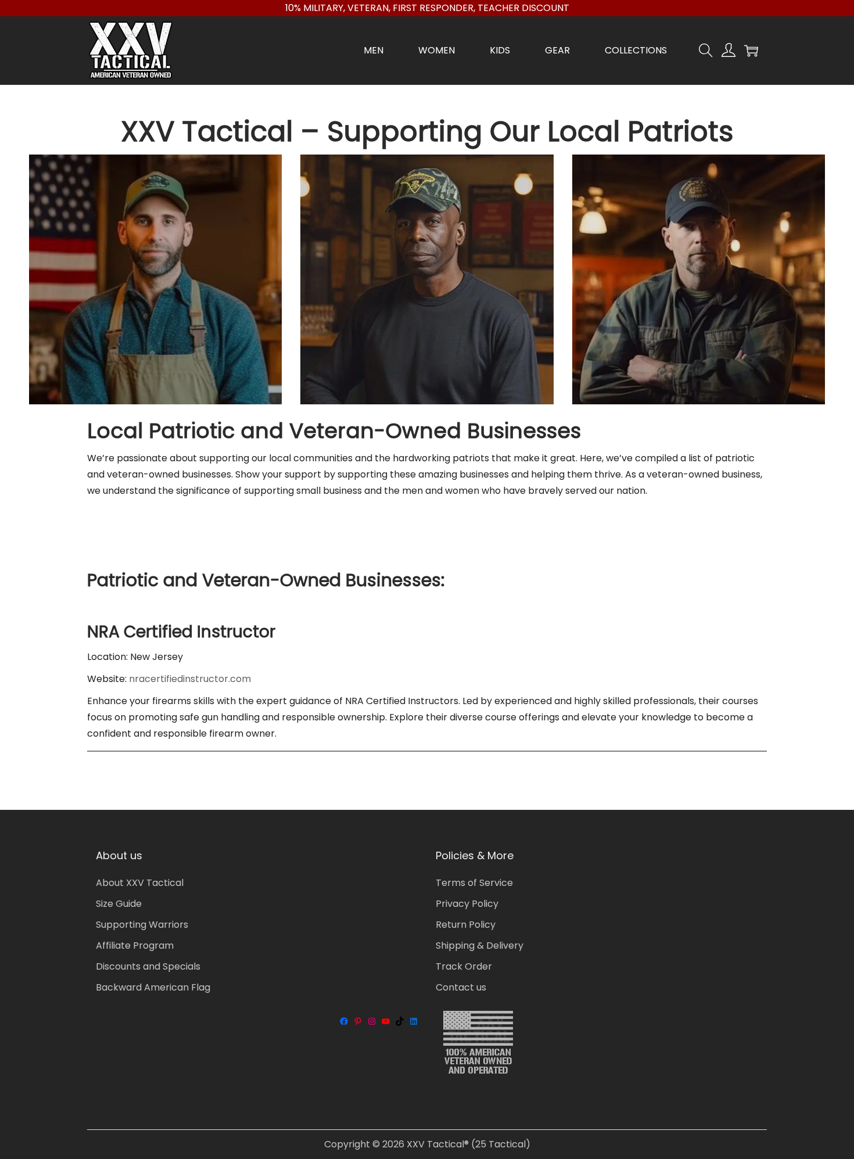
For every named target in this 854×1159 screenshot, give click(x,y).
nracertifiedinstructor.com (190, 679)
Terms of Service (474, 882)
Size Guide (119, 903)
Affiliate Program (135, 945)
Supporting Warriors (142, 924)
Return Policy (466, 924)
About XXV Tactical (140, 882)
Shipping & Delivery (479, 945)
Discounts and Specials (148, 966)
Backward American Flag (153, 987)
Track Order (464, 966)
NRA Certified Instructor (181, 631)
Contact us (461, 987)
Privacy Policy (467, 903)
